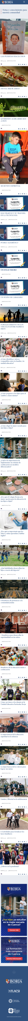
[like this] (1, 64)
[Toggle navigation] (24, 2)
